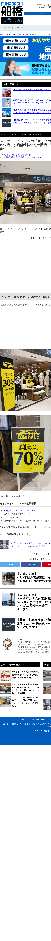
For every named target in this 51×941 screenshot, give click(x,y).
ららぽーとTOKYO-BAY (33, 157)
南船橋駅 (17, 157)
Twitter (10, 564)
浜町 (22, 157)
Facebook (31, 564)
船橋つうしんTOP (5, 34)
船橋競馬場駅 (8, 157)
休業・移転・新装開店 (28, 34)
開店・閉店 (16, 34)
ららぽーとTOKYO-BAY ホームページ (20, 510)
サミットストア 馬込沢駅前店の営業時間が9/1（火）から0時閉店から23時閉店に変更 (25, 674)
